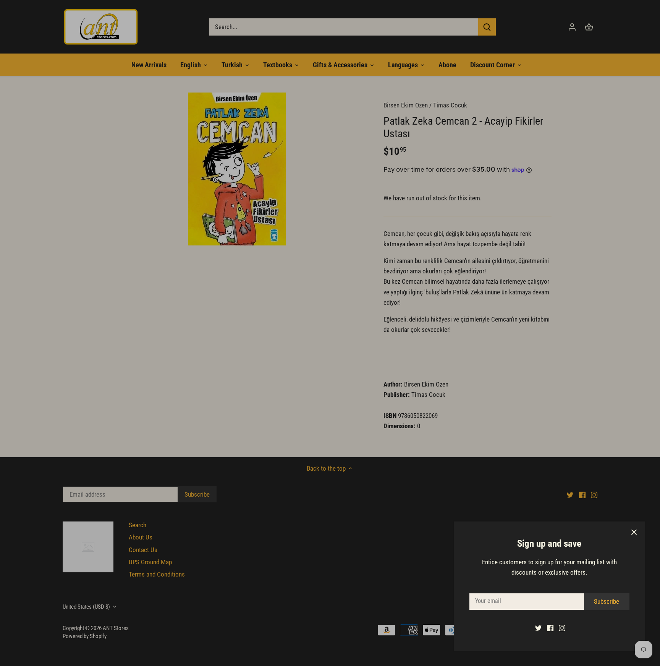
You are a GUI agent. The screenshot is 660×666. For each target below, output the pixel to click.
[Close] (634, 532)
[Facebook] (550, 627)
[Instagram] (562, 627)
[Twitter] (538, 627)
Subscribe (606, 601)
